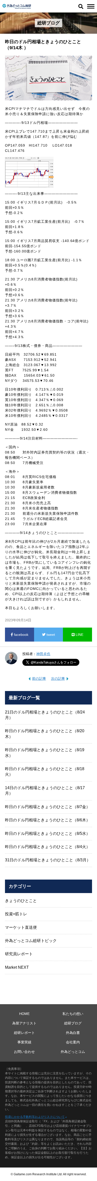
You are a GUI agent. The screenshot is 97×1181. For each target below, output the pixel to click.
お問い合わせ (24, 1052)
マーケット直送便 (21, 927)
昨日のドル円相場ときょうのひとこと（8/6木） (47, 820)
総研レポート (24, 1033)
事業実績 (24, 1042)
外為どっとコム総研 (16, 6)
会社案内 (73, 1042)
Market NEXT (17, 967)
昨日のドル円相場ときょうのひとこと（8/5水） (47, 833)
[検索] (81, 6)
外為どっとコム (73, 1052)
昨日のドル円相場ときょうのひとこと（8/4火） (47, 847)
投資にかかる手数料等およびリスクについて (35, 1117)
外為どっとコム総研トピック (31, 941)
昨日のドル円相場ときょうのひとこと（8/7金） (47, 807)
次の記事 (58, 679)
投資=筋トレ (16, 914)
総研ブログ (73, 1023)
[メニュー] (91, 6)
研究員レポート (19, 954)
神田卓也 (43, 654)
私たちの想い (72, 1014)
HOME (24, 1014)
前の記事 (39, 679)
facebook (20, 635)
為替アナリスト (24, 1023)
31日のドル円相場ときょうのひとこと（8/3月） (48, 860)
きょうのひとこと (21, 901)
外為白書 (73, 1033)
